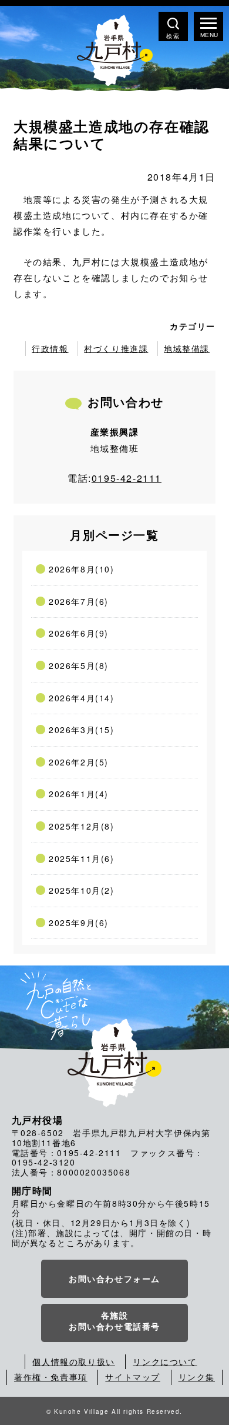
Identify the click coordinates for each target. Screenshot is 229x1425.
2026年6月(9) (79, 633)
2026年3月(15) (81, 729)
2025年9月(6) (79, 922)
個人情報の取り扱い (73, 1361)
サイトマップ (132, 1377)
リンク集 (197, 1377)
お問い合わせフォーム (114, 1278)
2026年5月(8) (79, 665)
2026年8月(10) (81, 569)
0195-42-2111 (126, 478)
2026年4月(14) (81, 698)
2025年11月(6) (81, 858)
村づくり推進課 (116, 348)
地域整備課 (187, 348)
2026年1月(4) (79, 794)
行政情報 (50, 348)
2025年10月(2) (81, 890)
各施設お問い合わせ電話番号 (114, 1321)
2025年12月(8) (81, 826)
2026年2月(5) (79, 762)
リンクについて (165, 1361)
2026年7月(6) (79, 601)
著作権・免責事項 (50, 1377)
